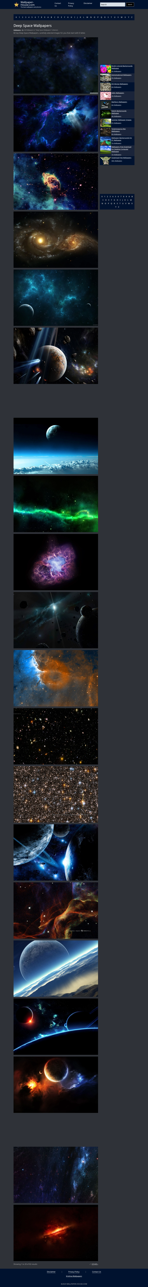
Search (130, 4)
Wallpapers (17, 30)
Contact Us (96, 1272)
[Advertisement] (56, 401)
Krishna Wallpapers (74, 1276)
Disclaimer (88, 3)
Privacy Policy (73, 1272)
